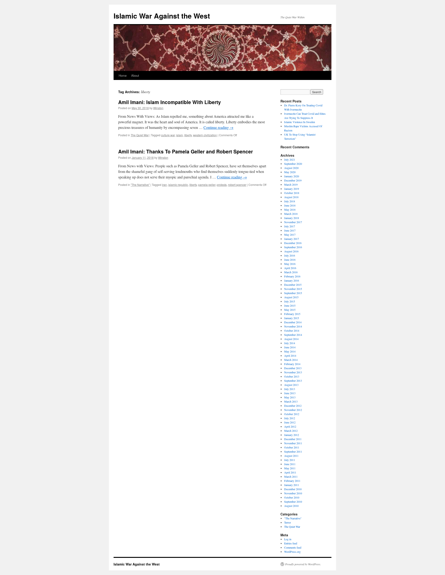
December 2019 (293, 180)
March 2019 (291, 184)
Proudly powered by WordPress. (303, 564)
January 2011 (291, 485)
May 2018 (290, 209)
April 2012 (290, 426)
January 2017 (291, 239)
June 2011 (290, 464)
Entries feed (290, 543)
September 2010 (293, 501)
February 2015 (292, 314)
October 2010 (291, 497)
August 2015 (291, 297)
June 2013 (290, 393)
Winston (158, 108)
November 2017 (293, 222)
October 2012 (291, 414)
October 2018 (291, 193)
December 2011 (293, 439)
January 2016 (291, 280)
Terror (287, 522)
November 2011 (293, 443)
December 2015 (293, 284)
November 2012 (293, 410)
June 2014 (290, 347)
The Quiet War (140, 135)
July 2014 (289, 343)
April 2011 (290, 472)
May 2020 (290, 172)
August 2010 (291, 506)
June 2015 (290, 305)
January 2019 (291, 189)
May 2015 (290, 309)
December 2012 (293, 405)
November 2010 (293, 493)
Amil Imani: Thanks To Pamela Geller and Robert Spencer (185, 151)
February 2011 (292, 481)
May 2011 (290, 468)
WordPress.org (292, 551)
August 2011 (291, 455)
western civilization (205, 135)
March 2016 (291, 272)
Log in (287, 539)
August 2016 (291, 251)
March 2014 (291, 360)
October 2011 (291, 447)
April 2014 (290, 355)
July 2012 (289, 418)
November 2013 (293, 372)
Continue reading (218, 127)
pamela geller (206, 185)
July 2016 (289, 255)
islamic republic (178, 185)
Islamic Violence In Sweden (299, 122)
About (135, 75)
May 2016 (290, 264)
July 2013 (289, 389)
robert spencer (237, 185)
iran (164, 185)
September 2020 (293, 163)
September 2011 (293, 451)
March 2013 (291, 401)
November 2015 (293, 289)
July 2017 (289, 226)
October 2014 (291, 330)
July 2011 (289, 460)
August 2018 (291, 197)
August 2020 (291, 168)
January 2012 (291, 435)
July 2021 (289, 159)
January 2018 (291, 218)
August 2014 (291, 339)
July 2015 (289, 301)
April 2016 (290, 268)
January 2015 (291, 318)
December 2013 (293, 368)
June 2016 (290, 259)
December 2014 (293, 322)
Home (123, 75)
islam (179, 135)
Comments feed (292, 547)
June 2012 (290, 422)
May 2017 (290, 234)
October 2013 (291, 376)
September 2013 (293, 380)
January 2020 (291, 176)
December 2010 (293, 489)
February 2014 (292, 364)
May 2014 (290, 351)
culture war (168, 135)
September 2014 (293, 335)
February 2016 (292, 276)
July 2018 (289, 201)
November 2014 (293, 326)
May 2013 (290, 397)
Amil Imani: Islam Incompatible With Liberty (169, 101)
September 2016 (293, 247)
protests (222, 185)
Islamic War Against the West (162, 16)
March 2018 (291, 214)
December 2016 (293, 243)
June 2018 (290, 205)
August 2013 (291, 385)
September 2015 (293, 293)
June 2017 (290, 230)
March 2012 (291, 430)
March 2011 (291, 476)
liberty (188, 135)
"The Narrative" (140, 185)
